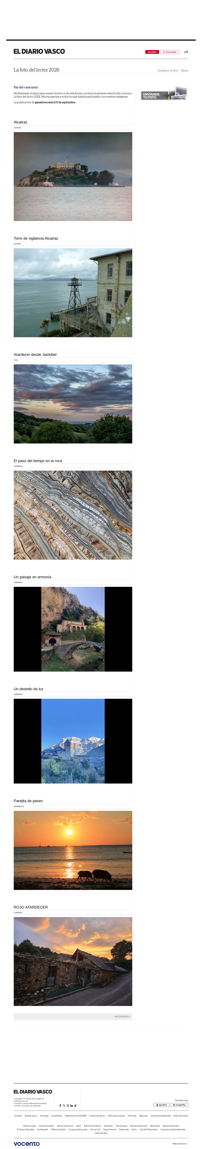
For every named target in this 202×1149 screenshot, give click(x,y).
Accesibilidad (56, 1116)
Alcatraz (20, 122)
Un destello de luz (28, 689)
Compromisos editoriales (160, 1116)
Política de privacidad (116, 1116)
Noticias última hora (65, 1126)
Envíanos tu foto (168, 70)
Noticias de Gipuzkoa (138, 1126)
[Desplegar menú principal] (186, 52)
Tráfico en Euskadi (58, 1129)
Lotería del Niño (101, 1133)
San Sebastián (42, 1129)
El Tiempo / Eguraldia (25, 1129)
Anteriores (122, 1016)
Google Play (181, 1105)
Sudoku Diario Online (92, 1126)
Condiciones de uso (97, 1116)
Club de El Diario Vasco (149, 1129)
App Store (163, 1105)
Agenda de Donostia (171, 1126)
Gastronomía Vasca (46, 1126)
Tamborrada (124, 1129)
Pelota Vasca (155, 1126)
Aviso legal (44, 1116)
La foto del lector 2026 (36, 69)
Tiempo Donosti (109, 1129)
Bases (184, 70)
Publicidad (132, 1116)
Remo (78, 1126)
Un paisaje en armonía (32, 577)
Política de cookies (180, 1116)
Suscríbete (152, 52)
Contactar (18, 1116)
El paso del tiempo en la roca (38, 461)
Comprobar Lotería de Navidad (172, 1129)
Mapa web (143, 1116)
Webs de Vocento (179, 1144)
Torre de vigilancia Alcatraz (36, 238)
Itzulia (134, 1129)
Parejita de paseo (28, 801)
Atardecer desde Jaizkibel (35, 354)
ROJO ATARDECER (31, 907)
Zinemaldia (108, 1126)
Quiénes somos (31, 1116)
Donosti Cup (95, 1129)
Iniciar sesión (171, 52)
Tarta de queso (121, 1126)
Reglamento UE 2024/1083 (75, 1116)
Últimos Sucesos (29, 1126)
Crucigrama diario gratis (77, 1129)
